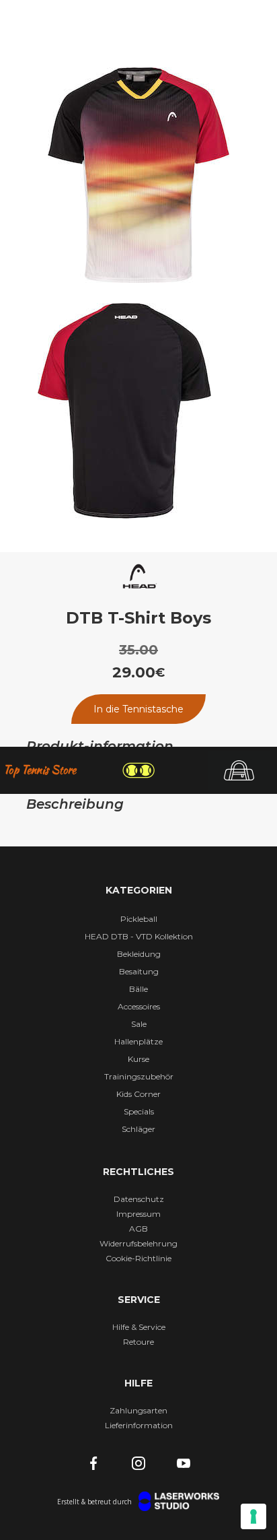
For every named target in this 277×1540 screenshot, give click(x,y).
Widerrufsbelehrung (138, 1243)
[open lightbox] (139, 175)
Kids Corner (138, 1094)
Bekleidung (139, 954)
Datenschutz (139, 1199)
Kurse (138, 1059)
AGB (138, 1229)
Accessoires (139, 1006)
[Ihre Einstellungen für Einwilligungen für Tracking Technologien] (253, 1516)
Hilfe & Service (138, 1327)
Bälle (138, 989)
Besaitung (139, 971)
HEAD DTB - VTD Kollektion (139, 936)
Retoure (138, 1342)
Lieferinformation (139, 1425)
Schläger (138, 1129)
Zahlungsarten (138, 1410)
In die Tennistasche (138, 709)
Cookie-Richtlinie (138, 1258)
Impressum (138, 1214)
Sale (139, 1024)
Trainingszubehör (138, 1076)
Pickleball (138, 919)
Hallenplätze (138, 1041)
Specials (139, 1111)
